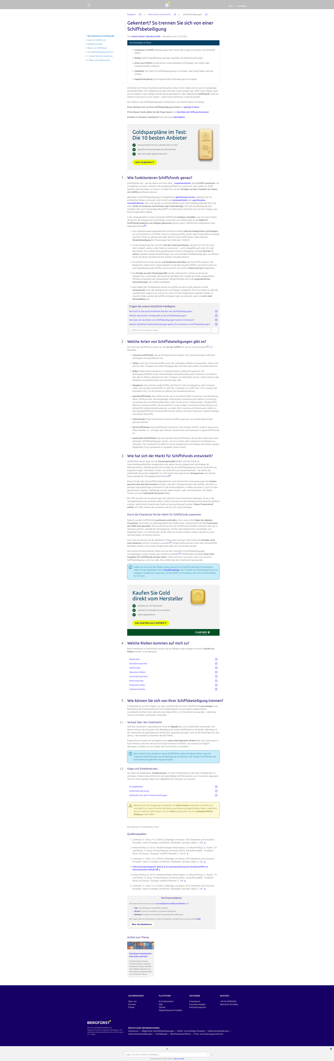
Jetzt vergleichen (143, 162)
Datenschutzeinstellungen (140, 1034)
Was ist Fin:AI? (179, 1059)
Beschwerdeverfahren (180, 1034)
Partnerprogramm (197, 1007)
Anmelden (242, 6)
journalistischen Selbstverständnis (170, 904)
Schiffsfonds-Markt (94, 44)
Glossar (162, 1007)
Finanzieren (194, 1001)
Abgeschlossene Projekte (170, 1010)
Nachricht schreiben (229, 1004)
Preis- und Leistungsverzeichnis (208, 1034)
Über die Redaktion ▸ (142, 924)
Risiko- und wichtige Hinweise (191, 1031)
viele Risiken (179, 117)
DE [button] (230, 6)
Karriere (132, 1004)
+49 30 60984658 (228, 1001)
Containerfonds (179, 200)
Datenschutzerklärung (218, 1031)
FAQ (161, 1004)
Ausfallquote (162, 1034)
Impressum (133, 1031)
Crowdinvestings (171, 570)
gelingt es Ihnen (191, 107)
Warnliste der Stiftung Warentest (193, 112)
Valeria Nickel (138, 36)
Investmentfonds (182, 183)
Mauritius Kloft (153, 36)
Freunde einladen (197, 1004)
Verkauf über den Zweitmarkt (101, 56)
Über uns (132, 1001)
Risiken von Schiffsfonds (97, 48)
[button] (89, 6)
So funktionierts (166, 1001)
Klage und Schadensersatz (99, 60)
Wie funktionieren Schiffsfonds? (100, 36)
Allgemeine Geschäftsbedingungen (158, 1031)
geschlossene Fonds (185, 197)
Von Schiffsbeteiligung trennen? (100, 52)
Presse (131, 1007)
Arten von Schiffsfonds (96, 40)
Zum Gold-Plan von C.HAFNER (150, 623)
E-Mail (198, 919)
